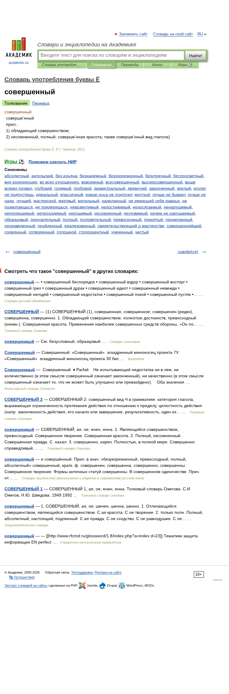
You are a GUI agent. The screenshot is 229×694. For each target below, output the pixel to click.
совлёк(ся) (188, 251)
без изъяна (66, 175)
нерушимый (80, 213)
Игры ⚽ (185, 65)
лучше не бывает (168, 194)
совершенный (19, 282)
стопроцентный (94, 232)
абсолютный (16, 175)
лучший (23, 200)
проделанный (178, 219)
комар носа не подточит (109, 194)
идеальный (47, 194)
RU (200, 34)
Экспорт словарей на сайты (25, 585)
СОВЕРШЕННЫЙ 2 (23, 399)
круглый (142, 194)
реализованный (79, 225)
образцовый (16, 219)
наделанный (114, 200)
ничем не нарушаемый (172, 213)
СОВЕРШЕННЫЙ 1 (23, 488)
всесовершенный (122, 182)
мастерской (44, 200)
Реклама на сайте (108, 572)
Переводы (130, 65)
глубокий (43, 188)
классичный (71, 194)
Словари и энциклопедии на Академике (86, 45)
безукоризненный (126, 175)
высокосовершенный (162, 182)
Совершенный (19, 352)
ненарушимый (178, 207)
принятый (153, 219)
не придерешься (51, 207)
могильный (88, 200)
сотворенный (41, 232)
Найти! (195, 55)
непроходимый (51, 213)
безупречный (158, 175)
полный (70, 219)
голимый (62, 188)
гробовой (83, 188)
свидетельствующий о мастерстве (131, 225)
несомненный (107, 213)
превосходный (127, 219)
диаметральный (109, 188)
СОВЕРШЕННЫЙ (21, 311)
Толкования (101, 65)
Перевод (40, 103)
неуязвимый (136, 213)
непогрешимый (19, 213)
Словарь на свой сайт (173, 34)
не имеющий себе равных (154, 200)
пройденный (50, 225)
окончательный (45, 219)
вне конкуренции (20, 182)
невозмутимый (84, 207)
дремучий (137, 188)
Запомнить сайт (134, 34)
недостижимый (115, 207)
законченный (161, 188)
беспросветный (188, 175)
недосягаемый (147, 207)
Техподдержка (82, 572)
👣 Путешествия (22, 577)
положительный (95, 219)
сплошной (66, 232)
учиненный (122, 232)
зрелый (184, 188)
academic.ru (19, 63)
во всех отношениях (59, 182)
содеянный (15, 232)
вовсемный (92, 182)
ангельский (42, 175)
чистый (142, 232)
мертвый (66, 200)
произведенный (19, 225)
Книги (157, 65)
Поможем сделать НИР (53, 161)
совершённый (27, 251)
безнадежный (93, 175)
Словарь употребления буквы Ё (62, 65)
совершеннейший (184, 225)
